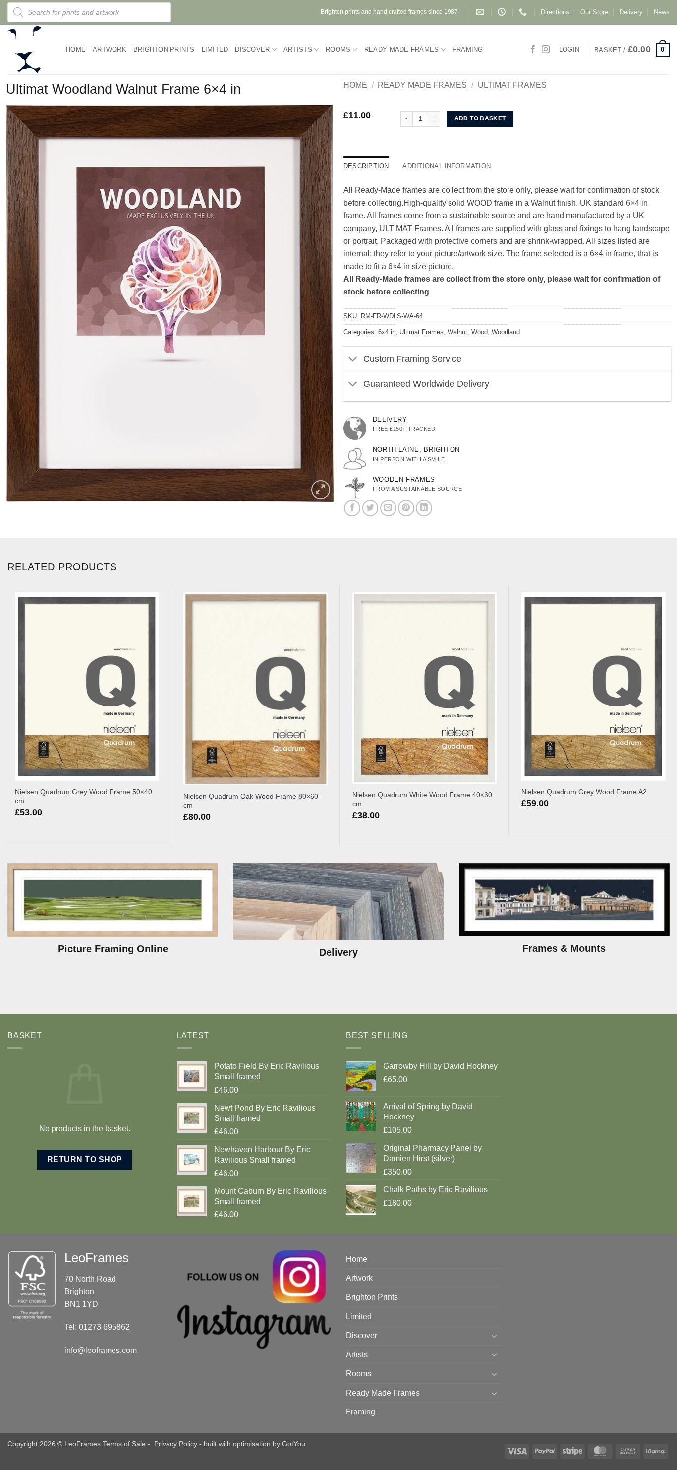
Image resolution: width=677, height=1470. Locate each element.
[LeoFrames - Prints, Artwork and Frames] (29, 49)
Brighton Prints (164, 49)
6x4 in (386, 332)
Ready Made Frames (401, 49)
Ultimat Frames (512, 85)
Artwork (109, 49)
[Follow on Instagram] (546, 49)
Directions (555, 12)
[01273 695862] (524, 12)
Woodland (506, 332)
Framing (467, 49)
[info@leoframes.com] (481, 12)
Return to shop (84, 1159)
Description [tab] (366, 166)
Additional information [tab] (446, 166)
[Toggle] (353, 359)
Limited (215, 49)
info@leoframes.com (100, 1350)
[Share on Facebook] (352, 508)
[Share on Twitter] (370, 508)
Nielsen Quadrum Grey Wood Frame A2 (584, 792)
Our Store (594, 12)
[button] (632, 49)
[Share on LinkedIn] (424, 508)
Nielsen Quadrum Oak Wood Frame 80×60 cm (250, 801)
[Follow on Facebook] (533, 49)
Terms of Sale (124, 1444)
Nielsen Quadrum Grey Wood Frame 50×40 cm (83, 796)
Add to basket (480, 118)
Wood (479, 332)
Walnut (457, 332)
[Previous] (7, 715)
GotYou (293, 1444)
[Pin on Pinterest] (406, 508)
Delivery (631, 12)
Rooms (338, 49)
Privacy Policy (175, 1444)
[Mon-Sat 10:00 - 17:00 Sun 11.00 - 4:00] (503, 12)
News (662, 12)
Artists (297, 49)
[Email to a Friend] (388, 508)
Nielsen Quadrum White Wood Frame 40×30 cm (422, 799)
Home (76, 49)
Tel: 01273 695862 (97, 1327)
